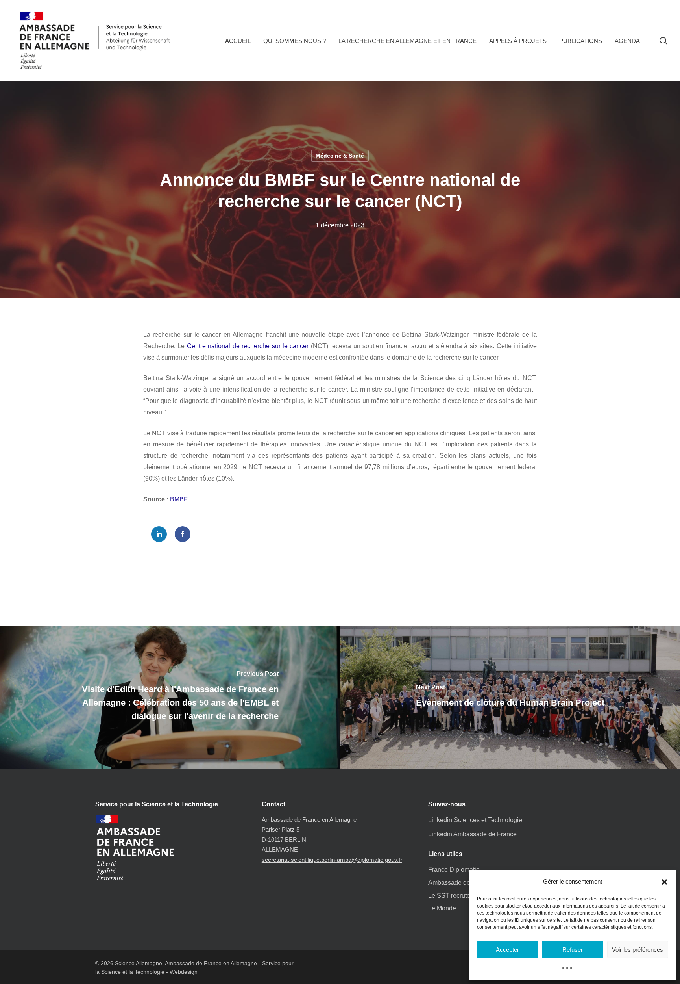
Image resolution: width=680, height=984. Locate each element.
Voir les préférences (637, 949)
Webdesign (184, 972)
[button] (664, 882)
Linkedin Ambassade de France (472, 834)
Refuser (572, 949)
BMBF (179, 499)
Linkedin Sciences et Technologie (475, 820)
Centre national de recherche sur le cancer (248, 346)
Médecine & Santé (340, 155)
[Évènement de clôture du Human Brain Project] (510, 697)
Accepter (507, 949)
